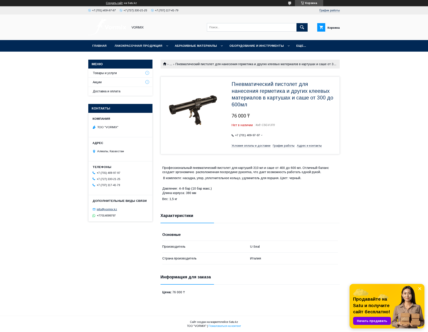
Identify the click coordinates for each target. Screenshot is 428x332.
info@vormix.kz (107, 209)
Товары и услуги (105, 73)
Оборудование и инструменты (256, 45)
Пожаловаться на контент (224, 326)
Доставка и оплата (106, 91)
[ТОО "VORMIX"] (107, 34)
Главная (99, 45)
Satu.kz (233, 322)
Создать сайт (114, 3)
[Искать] (302, 27)
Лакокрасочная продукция (138, 45)
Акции (97, 82)
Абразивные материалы (196, 45)
